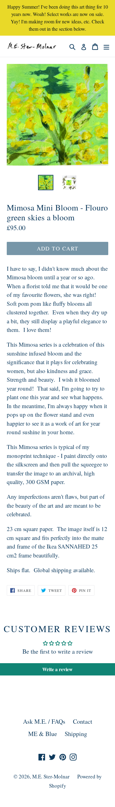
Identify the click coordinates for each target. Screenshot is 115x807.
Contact (82, 721)
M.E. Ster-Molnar (51, 776)
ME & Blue (42, 734)
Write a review (57, 669)
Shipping (76, 734)
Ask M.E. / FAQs (44, 721)
